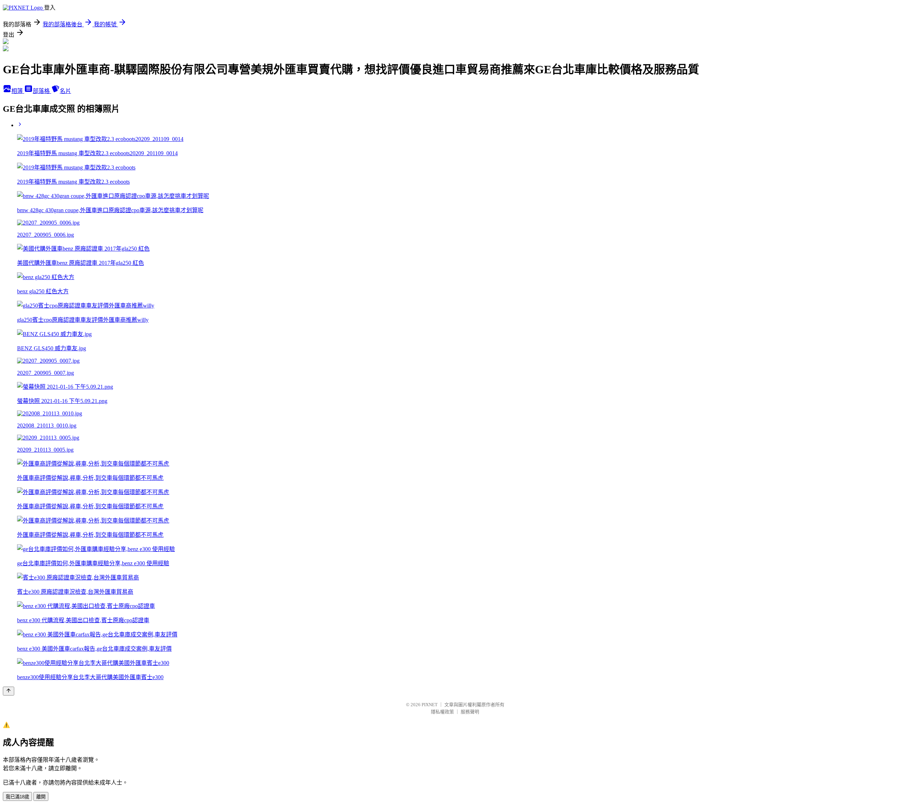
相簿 (17, 91)
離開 (41, 796)
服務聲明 (470, 711)
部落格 (42, 91)
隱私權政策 (442, 711)
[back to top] (8, 691)
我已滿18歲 (17, 796)
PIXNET (430, 704)
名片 (65, 91)
